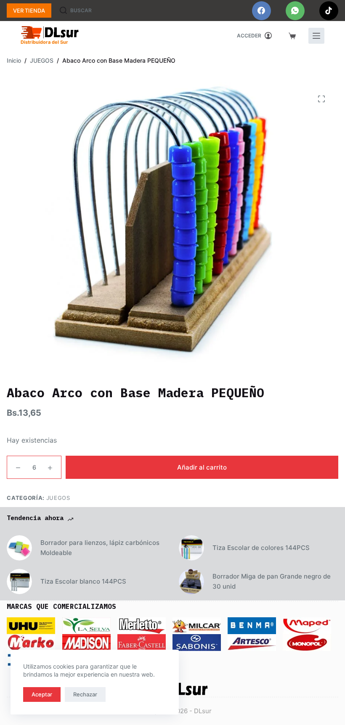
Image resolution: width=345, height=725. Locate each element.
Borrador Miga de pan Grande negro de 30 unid (271, 581)
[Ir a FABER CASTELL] (141, 642)
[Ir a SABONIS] (196, 642)
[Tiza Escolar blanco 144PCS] (19, 581)
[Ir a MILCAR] (196, 625)
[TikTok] (328, 10)
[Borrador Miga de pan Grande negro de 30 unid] (191, 581)
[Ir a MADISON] (86, 642)
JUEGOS (58, 497)
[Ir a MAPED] (307, 625)
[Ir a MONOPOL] (307, 642)
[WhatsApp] (295, 10)
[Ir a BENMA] (252, 625)
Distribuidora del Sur (44, 42)
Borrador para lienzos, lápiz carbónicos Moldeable (99, 548)
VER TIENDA (29, 10)
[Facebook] (261, 10)
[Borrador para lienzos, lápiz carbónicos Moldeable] (19, 547)
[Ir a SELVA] (86, 625)
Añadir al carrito (202, 467)
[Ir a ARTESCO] (252, 642)
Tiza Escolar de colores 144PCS (261, 548)
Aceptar (42, 694)
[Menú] (316, 36)
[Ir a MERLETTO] (141, 625)
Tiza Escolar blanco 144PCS (83, 581)
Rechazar (85, 694)
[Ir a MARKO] (31, 642)
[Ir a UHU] (31, 625)
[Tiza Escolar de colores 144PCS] (191, 547)
